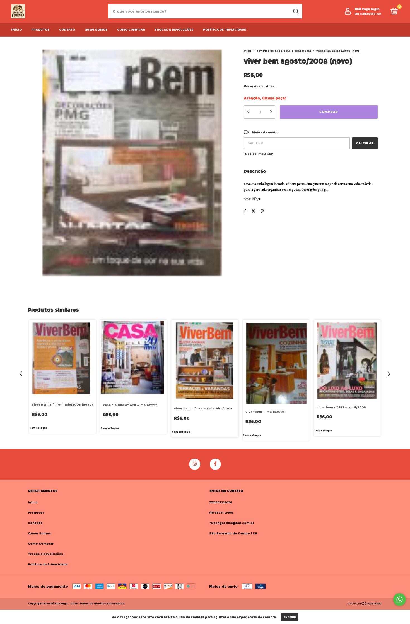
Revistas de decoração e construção (284, 51)
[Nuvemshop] (364, 604)
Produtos (40, 29)
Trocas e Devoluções (174, 29)
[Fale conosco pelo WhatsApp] (399, 599)
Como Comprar (131, 29)
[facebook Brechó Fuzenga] (215, 464)
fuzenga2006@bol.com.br (231, 523)
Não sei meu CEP (259, 153)
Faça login (371, 9)
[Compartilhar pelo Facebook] (245, 211)
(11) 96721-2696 (221, 512)
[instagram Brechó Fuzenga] (194, 464)
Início (16, 29)
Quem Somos (96, 29)
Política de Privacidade (224, 29)
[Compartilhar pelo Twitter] (253, 211)
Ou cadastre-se (367, 13)
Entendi (290, 617)
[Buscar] (295, 11)
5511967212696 (220, 502)
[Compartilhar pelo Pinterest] (262, 211)
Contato (67, 29)
